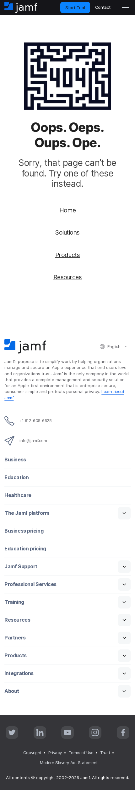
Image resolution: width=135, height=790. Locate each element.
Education (16, 477)
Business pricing (23, 531)
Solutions (67, 232)
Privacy (55, 752)
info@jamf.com (33, 440)
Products (67, 255)
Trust (105, 752)
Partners (14, 638)
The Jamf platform (26, 513)
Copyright (32, 752)
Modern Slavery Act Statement (68, 762)
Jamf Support (20, 566)
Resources (67, 277)
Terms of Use (81, 752)
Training (14, 602)
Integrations (19, 673)
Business (15, 460)
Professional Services (30, 584)
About (11, 691)
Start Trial (75, 7)
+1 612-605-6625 (35, 420)
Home (67, 210)
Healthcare (17, 495)
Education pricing (25, 549)
